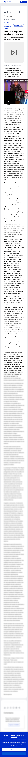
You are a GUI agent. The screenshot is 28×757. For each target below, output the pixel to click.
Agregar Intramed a (18, 25)
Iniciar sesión (14, 753)
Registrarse (14, 749)
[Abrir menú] (2, 2)
